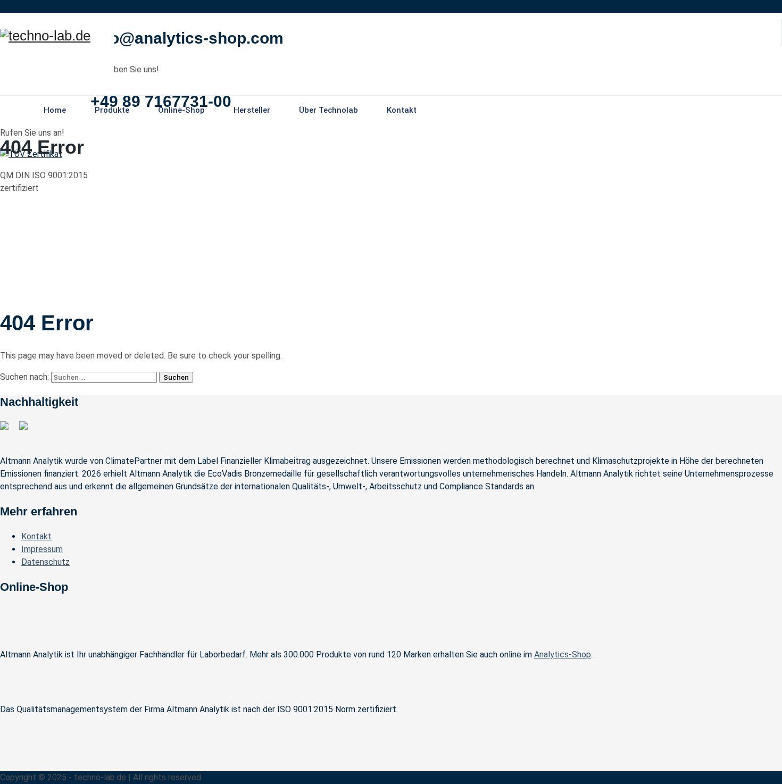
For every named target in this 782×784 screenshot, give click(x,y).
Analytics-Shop (562, 654)
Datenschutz (45, 562)
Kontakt (402, 110)
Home (55, 110)
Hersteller (252, 110)
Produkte (112, 110)
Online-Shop (181, 110)
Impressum (42, 549)
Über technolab (328, 110)
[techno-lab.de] (45, 36)
